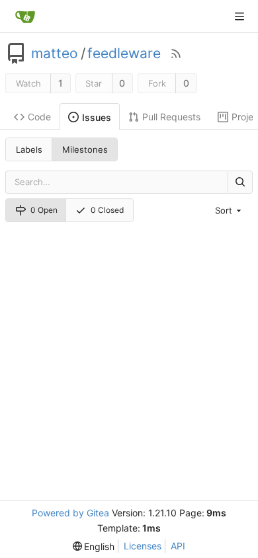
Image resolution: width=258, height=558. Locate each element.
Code (39, 116)
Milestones (85, 149)
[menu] (229, 210)
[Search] (240, 182)
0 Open (44, 210)
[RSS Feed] (176, 54)
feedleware (124, 53)
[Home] (25, 16)
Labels (29, 149)
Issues (96, 117)
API (178, 545)
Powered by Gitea (70, 512)
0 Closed (107, 210)
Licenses (142, 545)
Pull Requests (171, 116)
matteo (54, 53)
